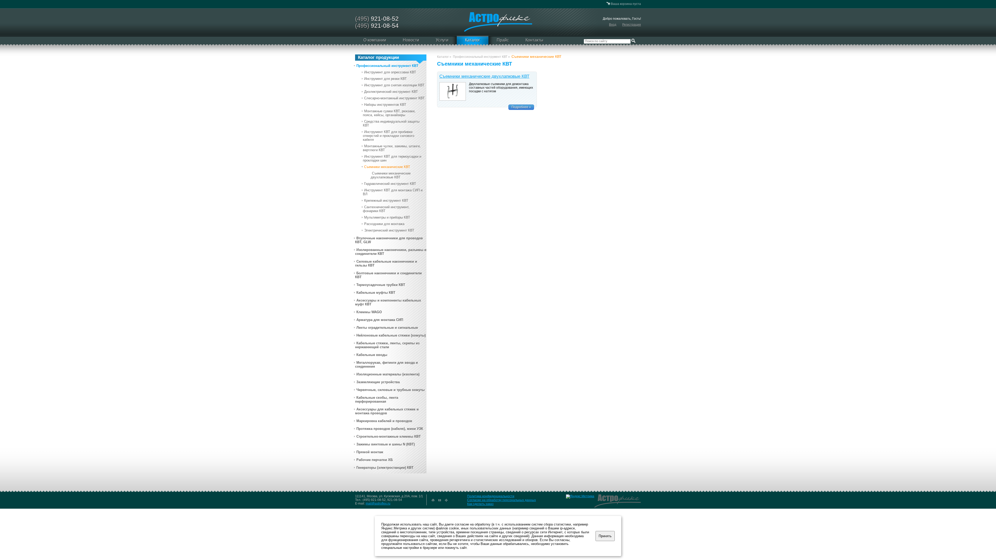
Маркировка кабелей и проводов (384, 421)
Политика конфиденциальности (490, 496)
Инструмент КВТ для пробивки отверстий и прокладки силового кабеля (388, 136)
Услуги (442, 40)
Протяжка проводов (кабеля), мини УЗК (389, 429)
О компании (374, 40)
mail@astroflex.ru (378, 503)
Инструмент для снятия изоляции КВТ (394, 85)
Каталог (472, 40)
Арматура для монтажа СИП (379, 320)
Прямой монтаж (369, 452)
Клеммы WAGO (369, 312)
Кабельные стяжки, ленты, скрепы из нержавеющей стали (387, 345)
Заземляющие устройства (378, 382)
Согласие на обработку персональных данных (501, 500)
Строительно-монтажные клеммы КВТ (388, 436)
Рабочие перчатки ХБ (374, 460)
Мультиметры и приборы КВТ (387, 217)
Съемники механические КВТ (387, 167)
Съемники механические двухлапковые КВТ (391, 175)
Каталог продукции (378, 57)
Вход (612, 24)
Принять (605, 536)
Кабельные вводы (371, 355)
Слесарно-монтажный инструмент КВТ (394, 98)
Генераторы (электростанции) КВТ (384, 468)
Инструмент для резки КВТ (385, 79)
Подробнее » (521, 107)
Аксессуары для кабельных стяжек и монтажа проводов (387, 411)
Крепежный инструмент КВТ (386, 200)
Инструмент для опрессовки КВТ (390, 72)
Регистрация (631, 24)
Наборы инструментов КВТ (385, 105)
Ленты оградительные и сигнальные (387, 328)
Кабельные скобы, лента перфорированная (376, 399)
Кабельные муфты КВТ (375, 293)
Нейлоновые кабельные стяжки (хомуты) (391, 335)
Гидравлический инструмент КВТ (390, 184)
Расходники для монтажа (384, 224)
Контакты (534, 40)
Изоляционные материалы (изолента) (387, 374)
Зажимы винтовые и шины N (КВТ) (385, 444)
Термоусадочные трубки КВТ (380, 285)
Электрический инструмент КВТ (389, 230)
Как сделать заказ (480, 504)
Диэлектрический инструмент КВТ (391, 92)
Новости (411, 40)
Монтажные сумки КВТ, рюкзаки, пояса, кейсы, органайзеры (389, 113)
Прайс (503, 40)
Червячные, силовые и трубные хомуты (390, 390)
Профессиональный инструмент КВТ (387, 66)
